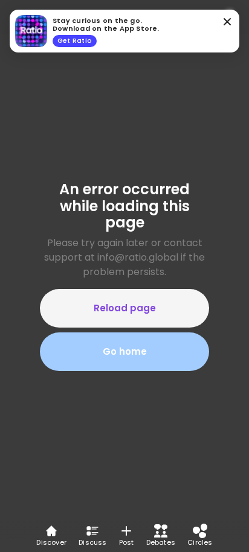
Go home (125, 351)
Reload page (125, 308)
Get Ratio (74, 40)
